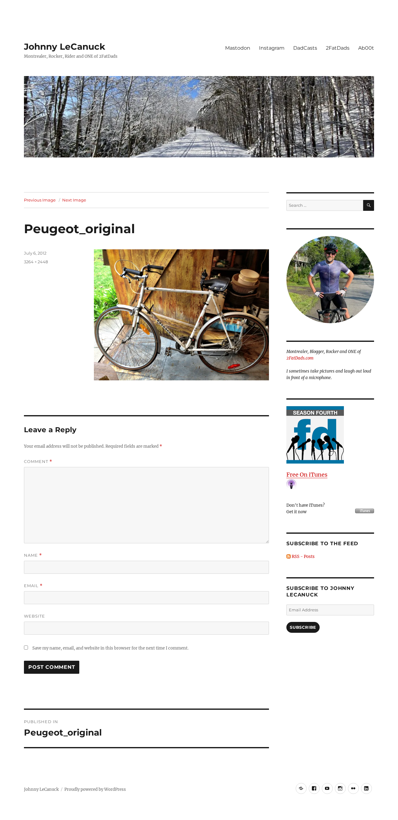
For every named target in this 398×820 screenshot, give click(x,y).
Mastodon (237, 48)
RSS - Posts (303, 556)
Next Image (74, 199)
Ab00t (366, 48)
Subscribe (303, 627)
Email (33, 585)
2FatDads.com (299, 358)
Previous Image (40, 199)
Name (33, 555)
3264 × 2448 (36, 261)
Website (34, 616)
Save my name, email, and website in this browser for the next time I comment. (110, 648)
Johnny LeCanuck (64, 46)
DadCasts (305, 48)
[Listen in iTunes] (330, 435)
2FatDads (337, 48)
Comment (38, 461)
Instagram (272, 48)
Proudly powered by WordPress (95, 789)
